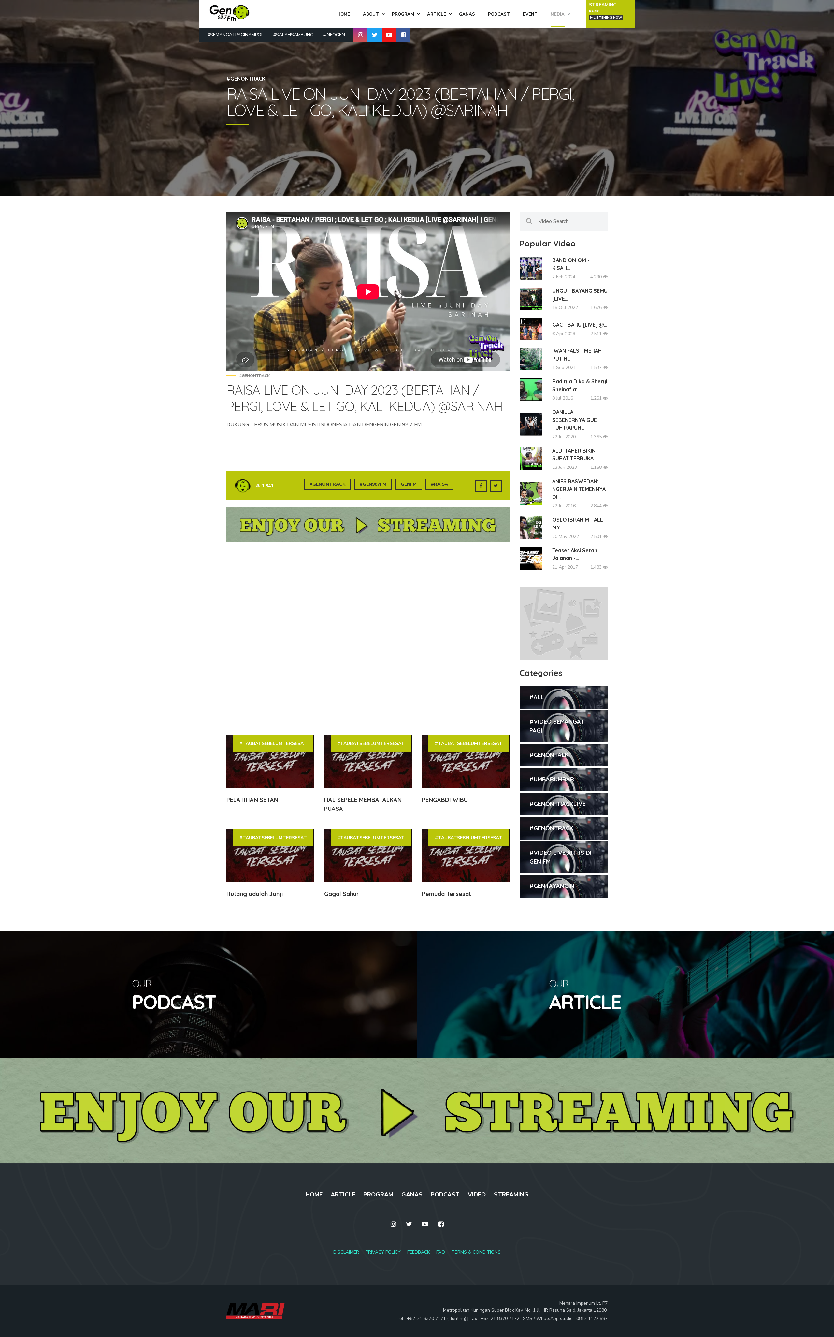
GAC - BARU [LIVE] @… (579, 324)
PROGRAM (378, 1194)
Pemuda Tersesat (446, 894)
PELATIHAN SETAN (252, 800)
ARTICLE (343, 1194)
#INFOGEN (334, 35)
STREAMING (511, 1194)
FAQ (440, 1252)
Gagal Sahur (341, 894)
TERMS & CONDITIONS (476, 1252)
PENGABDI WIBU (445, 800)
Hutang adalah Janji (254, 894)
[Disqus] (368, 638)
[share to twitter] (496, 486)
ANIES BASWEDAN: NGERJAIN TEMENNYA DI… (579, 489)
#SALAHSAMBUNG (293, 35)
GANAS (412, 1194)
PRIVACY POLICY (383, 1252)
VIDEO (477, 1194)
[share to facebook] (481, 486)
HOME (314, 1194)
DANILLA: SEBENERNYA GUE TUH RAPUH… (574, 420)
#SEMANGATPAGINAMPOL (236, 35)
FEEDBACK (418, 1252)
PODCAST (445, 1194)
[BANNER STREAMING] (368, 527)
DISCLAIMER (346, 1252)
